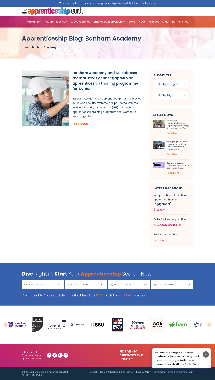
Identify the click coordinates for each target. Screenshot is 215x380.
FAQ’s (100, 295)
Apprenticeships (56, 21)
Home (25, 47)
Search (94, 371)
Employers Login (184, 371)
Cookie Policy (192, 364)
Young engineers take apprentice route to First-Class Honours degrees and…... (177, 145)
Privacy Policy (143, 371)
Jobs (132, 21)
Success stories (80, 21)
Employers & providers (108, 21)
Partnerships (180, 21)
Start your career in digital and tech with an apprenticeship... (178, 165)
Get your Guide (158, 21)
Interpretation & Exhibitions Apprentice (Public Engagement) (170, 202)
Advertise (113, 371)
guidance (128, 295)
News (142, 21)
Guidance (33, 21)
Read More (173, 133)
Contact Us (127, 371)
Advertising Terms (163, 371)
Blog (102, 371)
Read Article (80, 124)
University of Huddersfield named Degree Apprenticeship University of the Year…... (178, 124)
